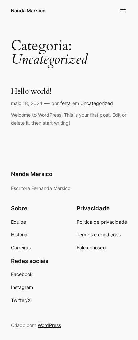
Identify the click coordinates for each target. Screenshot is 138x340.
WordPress (49, 325)
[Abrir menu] (123, 11)
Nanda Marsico (28, 10)
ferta (65, 103)
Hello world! (31, 91)
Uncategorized (96, 103)
